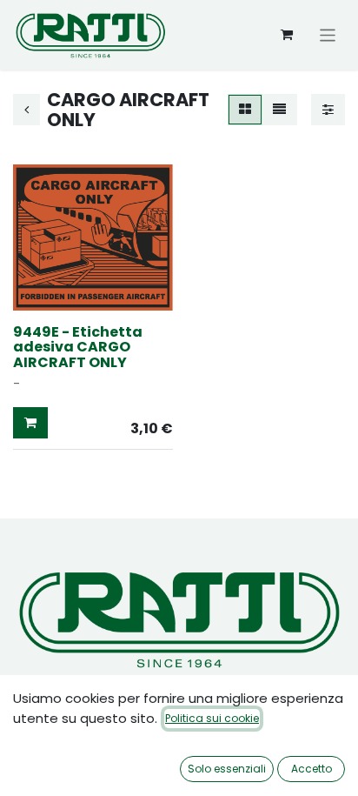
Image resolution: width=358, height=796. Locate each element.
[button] (30, 423)
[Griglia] (245, 110)
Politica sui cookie (212, 718)
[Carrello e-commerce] (286, 34)
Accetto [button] (311, 768)
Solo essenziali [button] (227, 768)
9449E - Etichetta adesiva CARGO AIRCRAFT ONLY (78, 347)
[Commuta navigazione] (328, 34)
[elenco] (279, 110)
